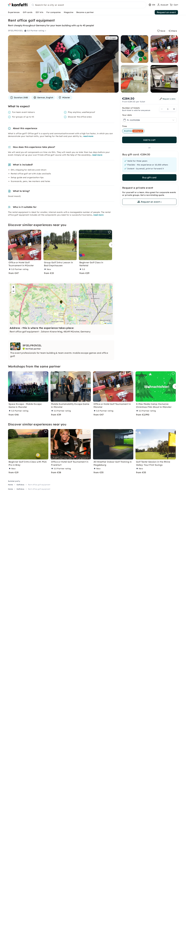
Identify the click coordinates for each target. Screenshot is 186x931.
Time (124, 126)
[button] (61, 302)
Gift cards (28, 12)
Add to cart (149, 140)
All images (111, 38)
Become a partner (85, 12)
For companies (53, 12)
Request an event (166, 12)
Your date (127, 115)
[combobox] (88, 5)
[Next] (110, 244)
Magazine (68, 12)
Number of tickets (131, 108)
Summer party (14, 481)
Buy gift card (149, 177)
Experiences (14, 12)
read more (88, 136)
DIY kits (39, 12)
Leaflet (109, 323)
